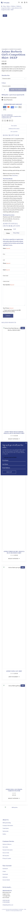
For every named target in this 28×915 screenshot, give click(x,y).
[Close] (26, 443)
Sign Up (9, 472)
